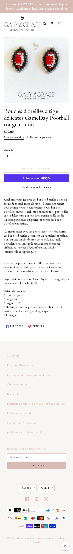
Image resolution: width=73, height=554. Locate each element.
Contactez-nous (17, 385)
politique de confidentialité (24, 432)
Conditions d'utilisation (22, 423)
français (26, 488)
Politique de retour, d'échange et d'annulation (36, 404)
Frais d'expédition (14, 137)
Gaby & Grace (22, 538)
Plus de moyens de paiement (36, 187)
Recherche (13, 394)
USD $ (45, 488)
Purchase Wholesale (20, 365)
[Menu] (67, 23)
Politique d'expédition (20, 413)
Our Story (13, 356)
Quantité (8, 150)
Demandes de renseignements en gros (31, 375)
